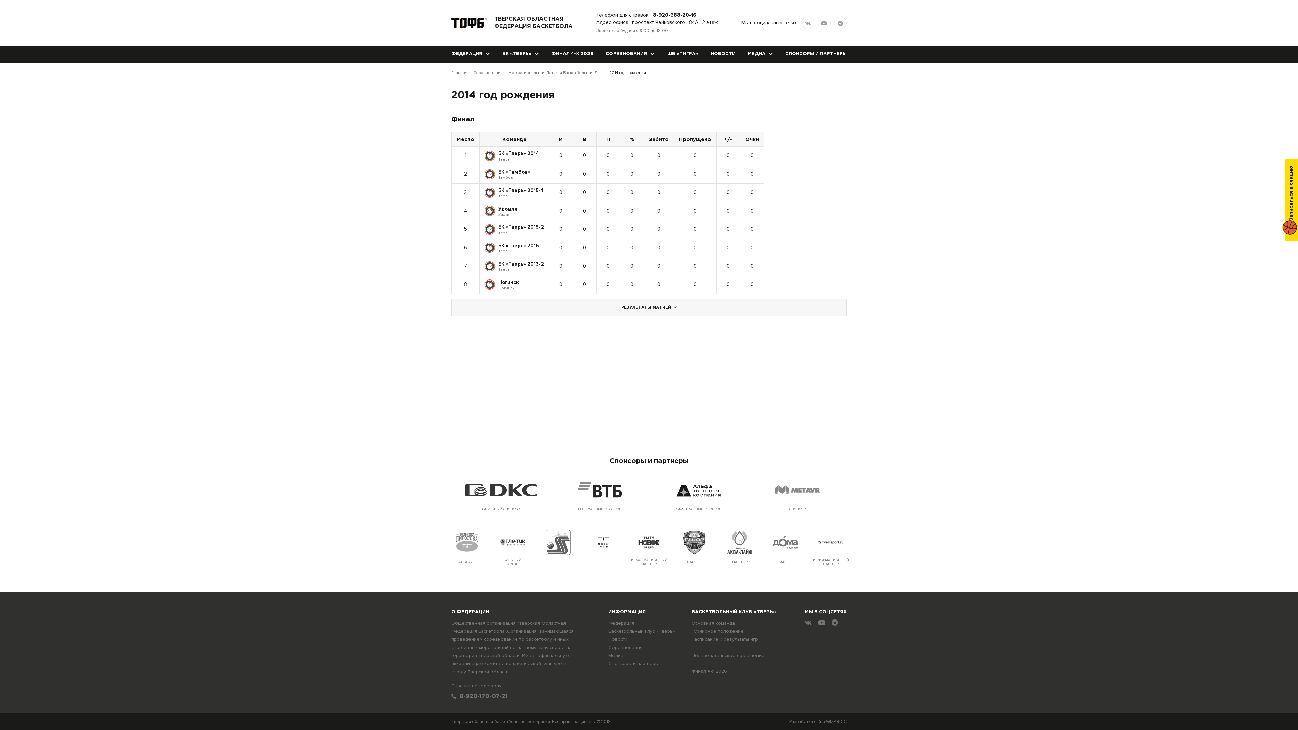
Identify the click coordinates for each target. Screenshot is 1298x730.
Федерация (466, 54)
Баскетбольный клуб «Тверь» (641, 631)
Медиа (756, 54)
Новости (723, 54)
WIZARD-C (836, 721)
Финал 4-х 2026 (572, 54)
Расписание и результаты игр (725, 639)
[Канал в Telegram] (840, 23)
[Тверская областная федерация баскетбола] (469, 23)
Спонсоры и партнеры (816, 54)
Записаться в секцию (1291, 193)
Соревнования (626, 54)
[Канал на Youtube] (824, 23)
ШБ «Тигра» (682, 54)
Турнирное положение (718, 631)
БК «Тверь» (516, 54)
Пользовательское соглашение (728, 655)
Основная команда (713, 623)
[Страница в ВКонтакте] (807, 23)
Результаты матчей (646, 307)
